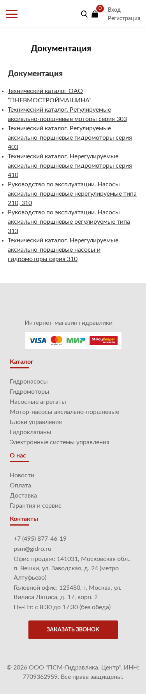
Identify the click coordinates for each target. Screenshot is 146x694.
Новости (22, 475)
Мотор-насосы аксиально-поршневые (64, 412)
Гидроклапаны (30, 432)
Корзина (94, 14)
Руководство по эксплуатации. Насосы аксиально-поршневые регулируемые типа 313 (69, 221)
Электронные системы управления (59, 442)
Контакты (24, 519)
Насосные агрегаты (38, 402)
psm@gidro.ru (32, 549)
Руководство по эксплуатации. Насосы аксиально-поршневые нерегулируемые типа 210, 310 (72, 193)
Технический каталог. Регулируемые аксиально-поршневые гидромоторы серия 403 (70, 137)
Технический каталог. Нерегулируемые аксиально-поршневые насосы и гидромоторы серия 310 (63, 249)
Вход (114, 10)
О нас (18, 455)
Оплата (20, 485)
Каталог (21, 362)
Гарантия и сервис (36, 506)
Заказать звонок (73, 630)
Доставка (23, 495)
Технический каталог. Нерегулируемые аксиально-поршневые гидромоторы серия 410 (70, 165)
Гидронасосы (29, 382)
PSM (37, 14)
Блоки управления (36, 422)
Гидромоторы (29, 392)
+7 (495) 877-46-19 (40, 539)
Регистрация (124, 18)
